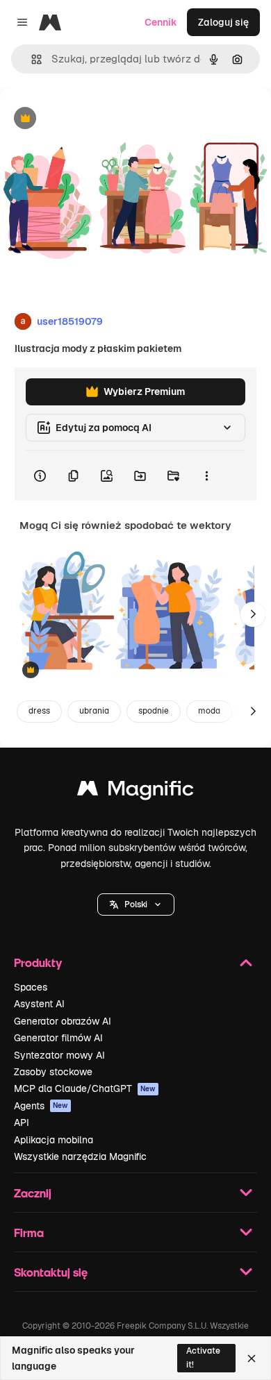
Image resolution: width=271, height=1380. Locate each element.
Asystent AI (39, 1004)
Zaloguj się (223, 22)
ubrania (94, 710)
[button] (135, 904)
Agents (41, 1106)
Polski (135, 904)
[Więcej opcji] (206, 475)
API (21, 1122)
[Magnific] (135, 791)
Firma (29, 1232)
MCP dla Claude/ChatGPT (85, 1088)
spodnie (153, 710)
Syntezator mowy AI (59, 1055)
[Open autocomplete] (31, 59)
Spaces (30, 987)
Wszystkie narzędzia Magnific (80, 1156)
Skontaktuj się (51, 1272)
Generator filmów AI (58, 1038)
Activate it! (203, 1357)
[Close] (251, 1358)
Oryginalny (95, 119)
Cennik (161, 22)
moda (209, 710)
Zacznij (32, 1193)
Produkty (38, 962)
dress (39, 710)
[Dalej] (252, 614)
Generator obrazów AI (62, 1021)
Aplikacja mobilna (53, 1140)
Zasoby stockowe (53, 1072)
